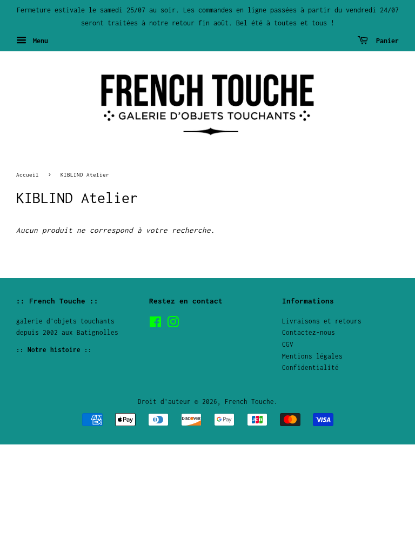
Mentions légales (312, 356)
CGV (287, 344)
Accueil (27, 174)
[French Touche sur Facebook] (155, 324)
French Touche (249, 401)
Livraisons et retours (322, 321)
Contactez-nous (308, 332)
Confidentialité (310, 367)
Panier (385, 40)
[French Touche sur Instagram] (173, 324)
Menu (38, 40)
